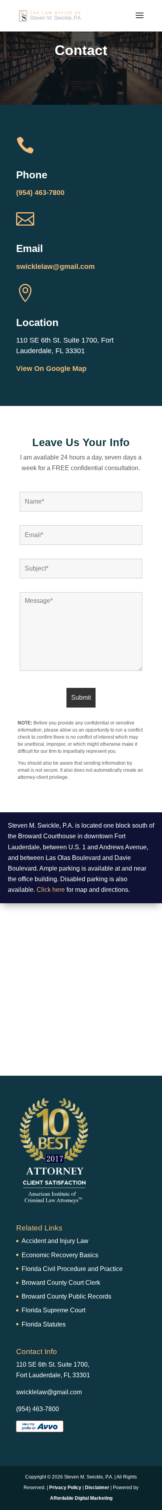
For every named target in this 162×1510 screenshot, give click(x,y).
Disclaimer (97, 1487)
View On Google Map (51, 368)
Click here (51, 889)
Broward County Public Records (66, 1296)
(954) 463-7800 (40, 192)
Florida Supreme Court (53, 1310)
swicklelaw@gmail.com (55, 267)
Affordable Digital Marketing (81, 1498)
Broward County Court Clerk (61, 1282)
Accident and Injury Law (55, 1241)
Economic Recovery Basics (60, 1255)
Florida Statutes (44, 1324)
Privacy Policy (65, 1487)
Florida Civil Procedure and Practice (72, 1268)
